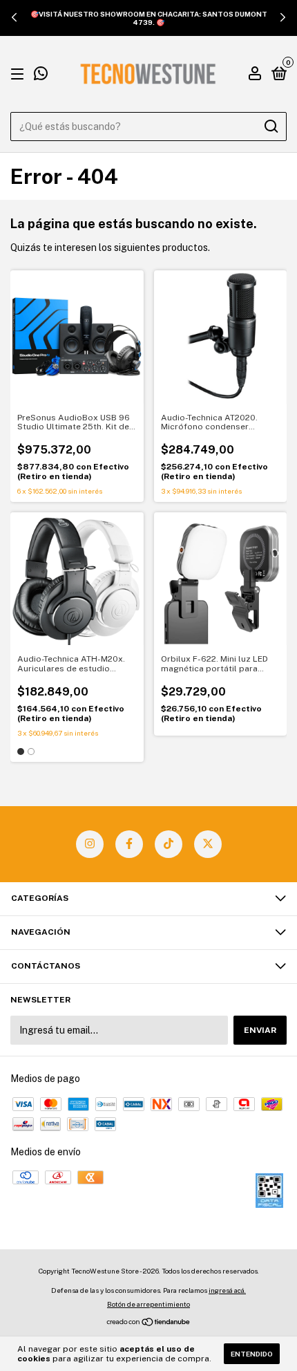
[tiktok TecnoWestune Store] (168, 844)
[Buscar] (270, 126)
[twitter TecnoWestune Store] (208, 844)
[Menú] (19, 74)
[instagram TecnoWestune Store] (90, 844)
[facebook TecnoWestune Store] (129, 844)
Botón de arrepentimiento (148, 1304)
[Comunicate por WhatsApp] (40, 75)
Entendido (252, 1354)
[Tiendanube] (149, 1323)
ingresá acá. (227, 1290)
